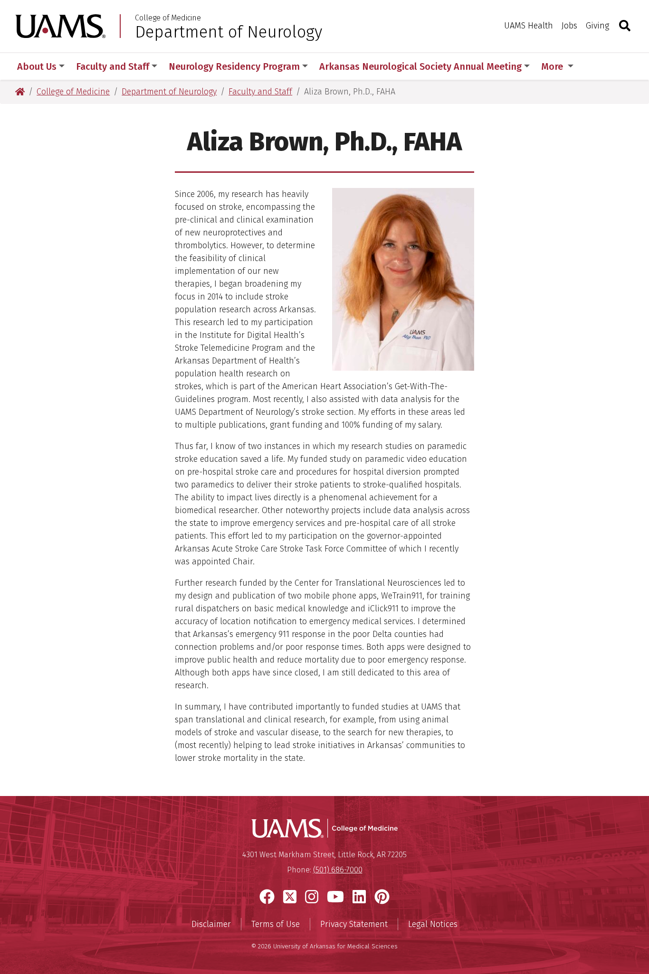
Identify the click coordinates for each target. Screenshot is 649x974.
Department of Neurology (228, 32)
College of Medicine (168, 18)
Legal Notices (433, 924)
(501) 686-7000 (338, 869)
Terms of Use (275, 924)
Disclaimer (211, 924)
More (553, 66)
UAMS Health (528, 25)
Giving (597, 25)
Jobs (569, 25)
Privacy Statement (354, 924)
